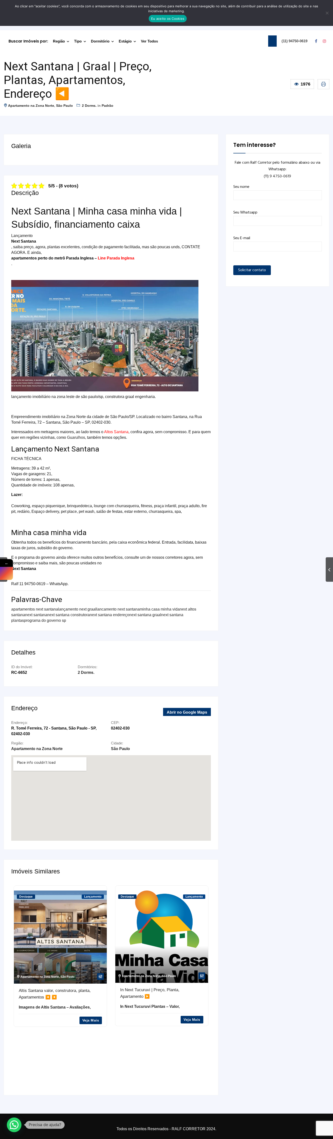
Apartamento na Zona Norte (31, 105)
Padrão (107, 105)
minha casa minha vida (160, 609)
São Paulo (64, 105)
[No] (326, 13)
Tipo (78, 41)
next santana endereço (109, 615)
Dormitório (100, 41)
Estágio (125, 41)
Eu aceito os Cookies (167, 19)
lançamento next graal (77, 609)
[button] (14, 1125)
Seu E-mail (241, 238)
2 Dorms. (89, 105)
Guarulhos (76, 437)
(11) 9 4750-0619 (277, 176)
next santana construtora (68, 615)
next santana (36, 615)
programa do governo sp (45, 620)
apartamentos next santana (34, 609)
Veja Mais (90, 1019)
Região (59, 41)
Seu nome (241, 187)
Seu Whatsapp (245, 212)
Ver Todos (149, 41)
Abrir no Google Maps (187, 712)
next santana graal (145, 615)
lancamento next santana (118, 609)
